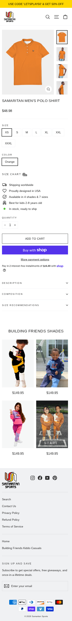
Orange (10, 161)
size (5, 125)
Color (7, 155)
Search (6, 499)
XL (46, 132)
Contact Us (9, 506)
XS (7, 132)
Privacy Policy (10, 512)
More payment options (35, 259)
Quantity (9, 217)
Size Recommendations (20, 305)
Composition (12, 294)
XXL (58, 132)
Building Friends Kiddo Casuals (21, 548)
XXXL (8, 143)
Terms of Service (12, 526)
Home (6, 541)
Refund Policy (10, 519)
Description (12, 283)
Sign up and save (17, 563)
